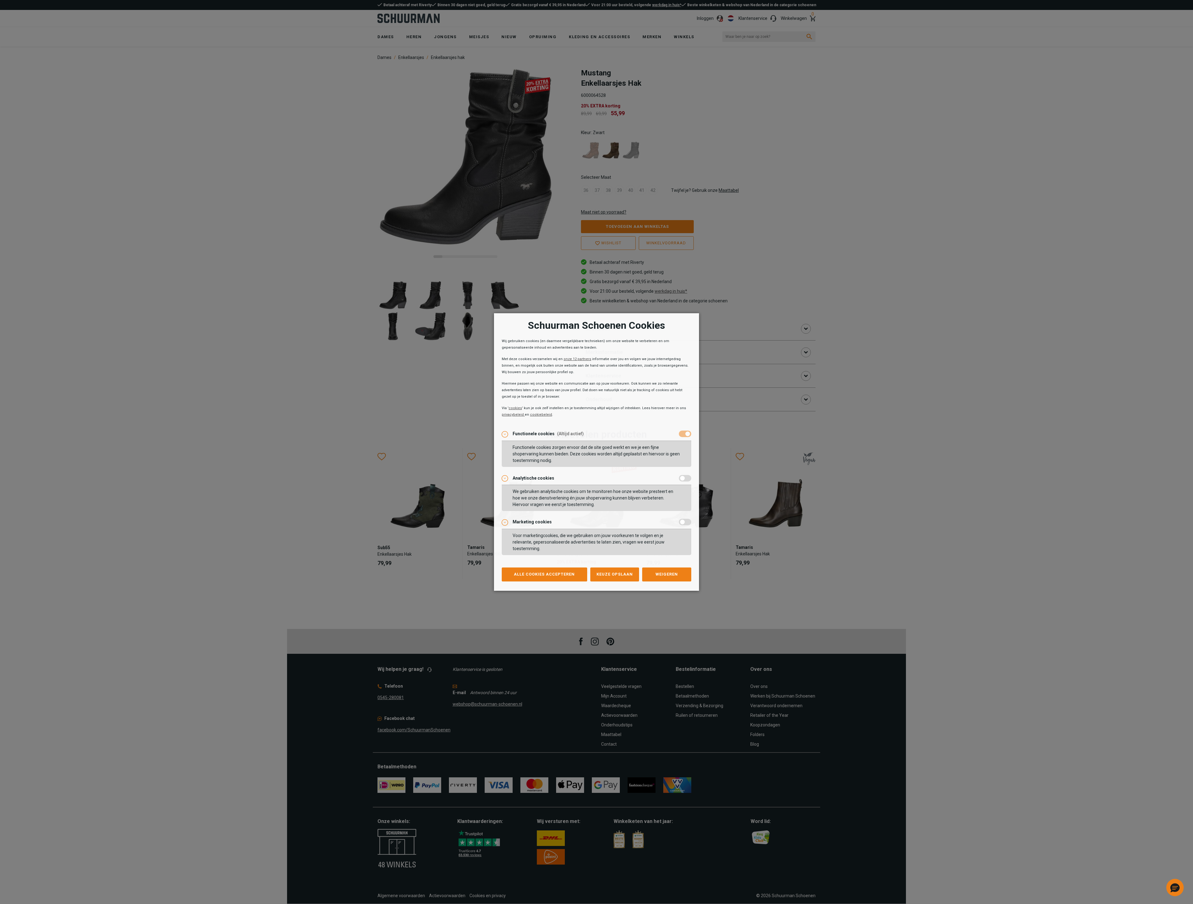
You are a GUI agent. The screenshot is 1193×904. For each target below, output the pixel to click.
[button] (1175, 887)
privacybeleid (513, 415)
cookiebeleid (541, 415)
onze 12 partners (577, 359)
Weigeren (667, 574)
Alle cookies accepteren (544, 574)
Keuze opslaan (614, 574)
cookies (515, 408)
